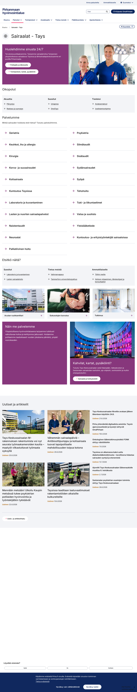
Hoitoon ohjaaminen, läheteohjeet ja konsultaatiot (109, 280)
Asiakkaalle (45, 20)
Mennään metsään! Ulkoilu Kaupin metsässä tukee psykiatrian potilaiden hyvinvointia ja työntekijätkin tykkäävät (22, 495)
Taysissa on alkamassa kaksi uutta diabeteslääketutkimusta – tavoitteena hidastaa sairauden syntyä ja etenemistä (113, 455)
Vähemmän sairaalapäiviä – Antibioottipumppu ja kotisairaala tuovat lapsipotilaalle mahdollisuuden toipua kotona (66, 442)
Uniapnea (55, 104)
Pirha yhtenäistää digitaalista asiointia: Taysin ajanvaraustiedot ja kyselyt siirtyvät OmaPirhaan (112, 427)
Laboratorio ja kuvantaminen (18, 274)
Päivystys (10, 104)
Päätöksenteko (78, 20)
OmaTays (54, 109)
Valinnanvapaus (57, 274)
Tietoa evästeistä (42, 681)
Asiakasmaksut (101, 104)
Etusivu (7, 20)
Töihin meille (100, 274)
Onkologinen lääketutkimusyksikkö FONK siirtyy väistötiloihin (110, 440)
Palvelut (16, 20)
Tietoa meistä (61, 20)
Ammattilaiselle (109, 3)
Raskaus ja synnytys (15, 109)
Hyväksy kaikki (92, 687)
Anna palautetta (92, 3)
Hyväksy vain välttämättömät (68, 687)
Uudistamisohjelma (103, 109)
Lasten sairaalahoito (15, 279)
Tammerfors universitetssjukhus (64, 279)
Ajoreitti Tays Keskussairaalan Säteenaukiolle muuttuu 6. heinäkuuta (112, 469)
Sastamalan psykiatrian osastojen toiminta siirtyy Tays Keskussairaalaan (111, 481)
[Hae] (107, 11)
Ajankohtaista (95, 20)
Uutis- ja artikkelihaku (16, 519)
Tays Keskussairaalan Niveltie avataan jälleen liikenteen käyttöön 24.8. (112, 412)
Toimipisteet (30, 20)
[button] (25, 668)
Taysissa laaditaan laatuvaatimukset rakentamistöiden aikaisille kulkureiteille (68, 493)
